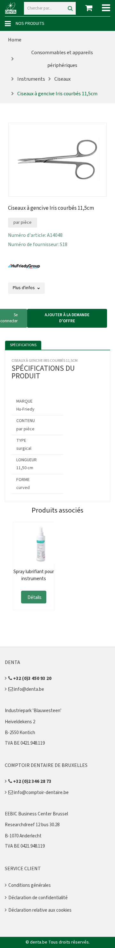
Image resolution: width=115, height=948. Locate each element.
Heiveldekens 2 (20, 721)
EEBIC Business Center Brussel (36, 814)
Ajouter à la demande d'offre (67, 318)
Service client (23, 868)
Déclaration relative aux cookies (40, 910)
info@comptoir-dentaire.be (41, 792)
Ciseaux (62, 79)
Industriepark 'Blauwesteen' (33, 710)
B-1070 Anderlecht (23, 836)
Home (14, 39)
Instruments (31, 79)
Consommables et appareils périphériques (62, 59)
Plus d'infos (24, 288)
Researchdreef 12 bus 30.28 (32, 824)
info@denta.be (28, 689)
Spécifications (23, 345)
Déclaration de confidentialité (38, 897)
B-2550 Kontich (20, 732)
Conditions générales (29, 885)
